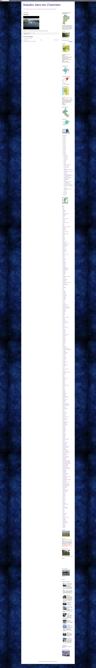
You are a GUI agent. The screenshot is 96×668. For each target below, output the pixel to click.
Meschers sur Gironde (66, 385)
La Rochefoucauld (65, 352)
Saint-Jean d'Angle (65, 465)
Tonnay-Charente (65, 508)
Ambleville (64, 211)
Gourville (64, 331)
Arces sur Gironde (65, 218)
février (65, 192)
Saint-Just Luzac (65, 466)
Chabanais (65, 187)
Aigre (63, 208)
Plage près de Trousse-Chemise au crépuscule (70, 603)
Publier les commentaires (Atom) (31, 41)
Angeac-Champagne (65, 213)
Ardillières (64, 220)
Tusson (64, 511)
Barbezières (64, 228)
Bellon (64, 232)
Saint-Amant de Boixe (66, 446)
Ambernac (64, 210)
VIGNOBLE (64, 519)
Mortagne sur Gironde (66, 404)
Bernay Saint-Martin (65, 233)
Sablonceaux (64, 443)
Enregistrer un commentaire (28, 38)
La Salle (64, 355)
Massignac (64, 381)
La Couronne (64, 347)
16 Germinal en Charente (67, 183)
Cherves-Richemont (65, 284)
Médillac (64, 383)
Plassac (64, 417)
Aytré (63, 225)
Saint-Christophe (65, 450)
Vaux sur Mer (64, 514)
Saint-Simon (64, 480)
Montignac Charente (65, 396)
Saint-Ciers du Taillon (66, 451)
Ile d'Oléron (64, 339)
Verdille (64, 515)
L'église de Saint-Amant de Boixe (69, 638)
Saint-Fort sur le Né (65, 457)
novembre (65, 156)
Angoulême (64, 214)
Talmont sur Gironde (65, 504)
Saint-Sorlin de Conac (66, 481)
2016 (63, 146)
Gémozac (64, 326)
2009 (63, 154)
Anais (63, 212)
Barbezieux (64, 229)
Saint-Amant (64, 445)
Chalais (64, 265)
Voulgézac (64, 526)
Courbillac (64, 297)
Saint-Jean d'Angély (65, 464)
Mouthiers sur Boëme (66, 405)
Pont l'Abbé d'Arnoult (65, 421)
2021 (63, 141)
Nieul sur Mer (64, 411)
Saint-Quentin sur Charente (66, 476)
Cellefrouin (64, 259)
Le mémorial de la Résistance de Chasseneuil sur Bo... (68, 176)
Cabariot (64, 258)
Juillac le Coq (64, 346)
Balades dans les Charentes (42, 4)
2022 (63, 140)
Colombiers (64, 291)
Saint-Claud (64, 453)
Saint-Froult (64, 459)
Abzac (63, 207)
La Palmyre (64, 351)
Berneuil (64, 234)
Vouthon (64, 527)
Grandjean (64, 332)
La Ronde (64, 354)
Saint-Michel (64, 472)
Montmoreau (64, 400)
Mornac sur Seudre (65, 403)
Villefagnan (64, 523)
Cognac (64, 290)
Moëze (64, 390)
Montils (64, 398)
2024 (63, 138)
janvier (65, 193)
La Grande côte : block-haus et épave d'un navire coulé (69, 584)
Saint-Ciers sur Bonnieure (66, 452)
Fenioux (64, 321)
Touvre (64, 510)
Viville (63, 524)
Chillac (64, 285)
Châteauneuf (64, 280)
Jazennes (64, 343)
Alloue (64, 209)
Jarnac (64, 168)
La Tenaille (64, 357)
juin (64, 161)
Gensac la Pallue (65, 327)
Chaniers (64, 271)
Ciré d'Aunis (64, 287)
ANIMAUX (64, 215)
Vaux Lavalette (65, 513)
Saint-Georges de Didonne (66, 461)
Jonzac (64, 344)
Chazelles (64, 281)
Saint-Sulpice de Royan (66, 484)
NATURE (64, 409)
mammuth (50, 661)
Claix (63, 288)
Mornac (64, 402)
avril (64, 163)
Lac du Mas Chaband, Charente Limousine (69, 626)
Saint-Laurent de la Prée (66, 467)
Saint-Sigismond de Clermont (67, 479)
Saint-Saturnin (65, 477)
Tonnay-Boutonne (65, 507)
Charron (64, 275)
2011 (63, 152)
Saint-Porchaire (65, 474)
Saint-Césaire (65, 449)
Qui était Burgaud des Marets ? (68, 177)
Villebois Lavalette (65, 522)
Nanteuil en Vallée (65, 408)
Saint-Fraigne (64, 458)
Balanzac (64, 227)
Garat (63, 325)
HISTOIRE (64, 337)
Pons (63, 420)
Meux (63, 388)
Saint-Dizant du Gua (65, 454)
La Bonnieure (65, 173)
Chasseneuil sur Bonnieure (66, 276)
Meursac (64, 387)
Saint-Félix (64, 455)
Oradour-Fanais (65, 413)
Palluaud (64, 414)
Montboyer (64, 391)
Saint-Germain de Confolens (67, 463)
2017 (63, 145)
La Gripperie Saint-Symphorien (67, 349)
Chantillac (64, 272)
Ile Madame (64, 341)
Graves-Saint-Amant (65, 334)
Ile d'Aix (64, 338)
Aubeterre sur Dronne (66, 222)
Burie (63, 257)
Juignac (64, 345)
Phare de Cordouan (65, 416)
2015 (63, 147)
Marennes (64, 379)
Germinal (65, 180)
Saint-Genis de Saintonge (66, 460)
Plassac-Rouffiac (65, 418)
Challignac (64, 266)
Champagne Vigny (65, 269)
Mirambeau (64, 389)
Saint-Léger (64, 469)
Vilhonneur (64, 520)
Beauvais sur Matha (65, 231)
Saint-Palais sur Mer (65, 473)
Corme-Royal (64, 295)
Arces (63, 217)
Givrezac (64, 329)
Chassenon (64, 277)
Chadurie (64, 263)
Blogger (56, 661)
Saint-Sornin (64, 482)
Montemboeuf (65, 393)
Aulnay (64, 224)
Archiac (64, 219)
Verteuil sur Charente (66, 517)
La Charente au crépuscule (67, 164)
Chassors (64, 278)
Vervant (64, 518)
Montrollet (64, 401)
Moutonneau (64, 407)
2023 (63, 139)
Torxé (63, 509)
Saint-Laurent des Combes (66, 468)
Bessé (63, 235)
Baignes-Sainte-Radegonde (66, 226)
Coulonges (64, 296)
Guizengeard (64, 335)
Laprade (64, 360)
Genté (63, 328)
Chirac (64, 286)
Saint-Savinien (65, 478)
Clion (63, 289)
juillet (64, 160)
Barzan (64, 230)
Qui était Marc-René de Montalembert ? (67, 179)
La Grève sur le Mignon (66, 348)
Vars (63, 512)
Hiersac (64, 336)
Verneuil (64, 516)
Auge (63, 223)
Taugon (64, 505)
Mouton (64, 406)
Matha (63, 382)
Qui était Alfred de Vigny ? (67, 174)
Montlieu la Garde (65, 399)
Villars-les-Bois (65, 521)
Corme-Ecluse (65, 294)
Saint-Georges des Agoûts (66, 462)
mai (64, 162)
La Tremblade (65, 358)
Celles (64, 260)
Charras (64, 274)
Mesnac (64, 386)
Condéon (64, 292)
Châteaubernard (65, 279)
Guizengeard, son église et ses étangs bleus (69, 607)
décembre (65, 155)
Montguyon (64, 395)
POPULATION (65, 422)
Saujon (68, 632)
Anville (64, 216)
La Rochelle (64, 353)
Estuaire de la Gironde (66, 317)
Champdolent (64, 270)
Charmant (64, 273)
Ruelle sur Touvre (65, 442)
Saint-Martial (64, 471)
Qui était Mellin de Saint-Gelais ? (68, 184)
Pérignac (64, 415)
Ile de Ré (64, 340)
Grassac (64, 333)
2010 (63, 153)
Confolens (64, 293)
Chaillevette (64, 264)
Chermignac (64, 283)
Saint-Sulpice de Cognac (66, 483)
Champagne (64, 267)
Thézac (64, 506)
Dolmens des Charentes (68, 595)
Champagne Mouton (65, 268)
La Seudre (64, 356)
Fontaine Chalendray (66, 322)
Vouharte (64, 525)
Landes (64, 359)
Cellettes (64, 261)
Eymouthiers (64, 320)
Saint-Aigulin (64, 444)
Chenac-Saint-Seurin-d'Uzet (66, 282)
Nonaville (64, 412)
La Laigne (64, 350)
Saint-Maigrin (64, 470)
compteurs (63, 579)
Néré (63, 410)
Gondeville (64, 330)
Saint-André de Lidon (66, 447)
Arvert (63, 221)
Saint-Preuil (64, 475)
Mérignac (64, 384)
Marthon (64, 380)
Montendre (64, 394)
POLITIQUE (64, 419)
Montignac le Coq (65, 397)
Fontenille (64, 323)
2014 (63, 148)
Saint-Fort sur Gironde (66, 456)
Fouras (64, 324)
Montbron (64, 392)
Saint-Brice (64, 448)
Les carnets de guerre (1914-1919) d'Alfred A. (67, 182)
